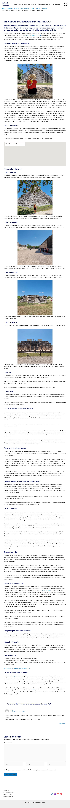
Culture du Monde (7, 794)
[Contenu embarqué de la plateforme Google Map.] (35, 154)
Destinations (6, 790)
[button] (22, 4)
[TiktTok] (52, 794)
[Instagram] (66, 3)
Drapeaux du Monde (8, 796)
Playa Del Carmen (46, 590)
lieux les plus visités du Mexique (33, 35)
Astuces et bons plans (8, 792)
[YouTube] (64, 5)
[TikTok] (64, 3)
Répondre (62, 723)
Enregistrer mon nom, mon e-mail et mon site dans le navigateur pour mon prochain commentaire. (31, 770)
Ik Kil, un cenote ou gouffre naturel (13, 676)
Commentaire (8, 743)
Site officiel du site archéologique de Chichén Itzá (17, 668)
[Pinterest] (67, 5)
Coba (33, 690)
